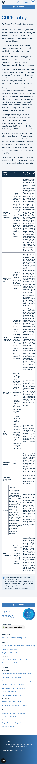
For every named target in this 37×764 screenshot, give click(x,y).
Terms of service (10, 744)
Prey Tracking (30, 646)
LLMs (26, 746)
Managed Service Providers (11, 705)
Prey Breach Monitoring (10, 649)
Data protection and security (12, 677)
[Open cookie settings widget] (3, 760)
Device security (7, 663)
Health (20, 701)
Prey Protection (18, 646)
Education (12, 701)
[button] (33, 2)
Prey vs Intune (20, 723)
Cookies (29, 744)
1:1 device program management (13, 688)
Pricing (19, 637)
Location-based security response (13, 684)
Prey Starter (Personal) (9, 653)
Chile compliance (19, 717)
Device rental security (9, 692)
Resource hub (6, 713)
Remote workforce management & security (16, 681)
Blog (14, 713)
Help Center (22, 713)
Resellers (25, 705)
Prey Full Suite (7, 646)
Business (5, 701)
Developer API (7, 717)
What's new (27, 637)
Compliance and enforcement (12, 695)
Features (13, 637)
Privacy (23, 744)
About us (5, 637)
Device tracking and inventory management (17, 673)
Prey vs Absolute (7, 723)
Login (26, 2)
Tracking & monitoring (9, 659)
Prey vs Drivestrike (8, 726)
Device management (21, 663)
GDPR (18, 744)
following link (32, 526)
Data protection (24, 659)
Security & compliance (16, 746)
